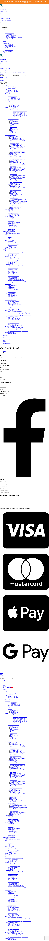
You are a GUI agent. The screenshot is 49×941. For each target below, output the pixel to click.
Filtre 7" (9, 239)
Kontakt (4, 41)
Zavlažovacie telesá (12, 292)
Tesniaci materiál (11, 218)
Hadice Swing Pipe (11, 296)
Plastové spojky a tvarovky (10, 135)
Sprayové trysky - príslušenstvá (14, 319)
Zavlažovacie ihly (11, 290)
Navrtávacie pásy (11, 294)
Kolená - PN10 (13, 137)
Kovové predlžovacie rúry (13, 108)
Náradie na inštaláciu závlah (10, 247)
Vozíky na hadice (11, 270)
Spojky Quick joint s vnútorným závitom (18, 201)
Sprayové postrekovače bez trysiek (15, 328)
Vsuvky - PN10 (13, 193)
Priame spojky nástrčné (15, 176)
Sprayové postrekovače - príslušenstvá (15, 327)
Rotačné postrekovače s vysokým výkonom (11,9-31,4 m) (19, 313)
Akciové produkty (6, 338)
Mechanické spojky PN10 (13, 136)
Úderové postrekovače (9, 332)
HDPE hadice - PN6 (14, 104)
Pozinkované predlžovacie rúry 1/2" (20, 111)
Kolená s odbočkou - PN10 (15, 138)
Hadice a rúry (8, 101)
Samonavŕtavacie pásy (12, 295)
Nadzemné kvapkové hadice (13, 276)
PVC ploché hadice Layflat (13, 282)
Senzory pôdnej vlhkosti (12, 307)
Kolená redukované (14, 121)
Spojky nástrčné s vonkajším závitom (17, 177)
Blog (4, 340)
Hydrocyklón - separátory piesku (14, 243)
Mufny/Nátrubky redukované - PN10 (17, 187)
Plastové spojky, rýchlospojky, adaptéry (16, 265)
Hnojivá (6, 89)
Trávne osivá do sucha (12, 96)
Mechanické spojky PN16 (13, 154)
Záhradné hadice (11, 271)
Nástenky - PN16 (13, 160)
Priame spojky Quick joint (15, 200)
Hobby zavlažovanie (9, 264)
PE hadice (10, 103)
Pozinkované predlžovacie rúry (16, 109)
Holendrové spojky (11, 257)
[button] (1, 74)
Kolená (11, 120)
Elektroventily (8, 256)
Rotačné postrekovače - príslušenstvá (15, 311)
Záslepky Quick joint (14, 208)
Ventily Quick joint (11, 229)
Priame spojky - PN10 (14, 143)
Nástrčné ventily (11, 224)
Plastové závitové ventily (13, 226)
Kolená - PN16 (13, 155)
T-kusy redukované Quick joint (16, 207)
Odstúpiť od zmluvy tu (9, 33)
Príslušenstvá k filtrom (12, 245)
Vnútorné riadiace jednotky (13, 308)
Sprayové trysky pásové (12, 324)
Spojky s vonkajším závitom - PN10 (17, 147)
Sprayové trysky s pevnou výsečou (15, 325)
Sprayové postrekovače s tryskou (14, 329)
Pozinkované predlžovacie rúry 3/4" (20, 114)
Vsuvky (11, 131)
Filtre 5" (9, 238)
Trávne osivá (7, 95)
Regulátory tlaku (8, 248)
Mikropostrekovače (11, 288)
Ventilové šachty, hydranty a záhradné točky (14, 252)
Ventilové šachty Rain (12, 255)
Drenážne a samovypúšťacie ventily (12, 233)
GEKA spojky (10, 210)
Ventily (6, 219)
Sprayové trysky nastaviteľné (13, 323)
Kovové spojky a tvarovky (10, 107)
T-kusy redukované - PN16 (15, 167)
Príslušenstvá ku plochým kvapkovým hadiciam (17, 281)
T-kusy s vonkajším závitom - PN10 (17, 152)
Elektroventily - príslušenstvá (13, 261)
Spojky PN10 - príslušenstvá (16, 144)
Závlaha (4, 249)
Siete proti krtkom (8, 93)
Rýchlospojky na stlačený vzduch (14, 215)
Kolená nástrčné (13, 174)
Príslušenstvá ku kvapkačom (13, 289)
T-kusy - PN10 (13, 148)
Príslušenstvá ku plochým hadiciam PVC (16, 280)
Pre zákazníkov (6, 31)
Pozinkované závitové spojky (13, 119)
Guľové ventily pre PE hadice (14, 222)
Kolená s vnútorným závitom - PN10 (17, 139)
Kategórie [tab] (5, 681)
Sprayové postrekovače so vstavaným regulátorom (18, 331)
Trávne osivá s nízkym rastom (14, 99)
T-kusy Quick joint (14, 205)
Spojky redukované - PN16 (15, 162)
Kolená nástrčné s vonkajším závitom (17, 175)
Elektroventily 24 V (12, 262)
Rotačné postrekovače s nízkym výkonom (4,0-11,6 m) (19, 312)
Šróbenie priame (13, 125)
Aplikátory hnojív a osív (12, 90)
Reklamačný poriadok (9, 34)
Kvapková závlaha (9, 274)
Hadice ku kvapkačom (12, 285)
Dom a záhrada (6, 85)
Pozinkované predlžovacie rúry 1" (19, 112)
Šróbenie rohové (13, 127)
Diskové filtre (10, 241)
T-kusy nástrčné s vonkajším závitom (17, 180)
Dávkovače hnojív (9, 232)
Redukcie (12, 124)
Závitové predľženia (12, 298)
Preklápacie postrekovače (13, 266)
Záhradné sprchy (11, 273)
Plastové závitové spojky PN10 (14, 184)
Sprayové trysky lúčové (12, 321)
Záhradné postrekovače (12, 272)
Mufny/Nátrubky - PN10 (15, 186)
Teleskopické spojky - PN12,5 (16, 170)
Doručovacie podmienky (10, 36)
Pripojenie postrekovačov (10, 293)
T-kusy (11, 128)
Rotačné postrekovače (9, 310)
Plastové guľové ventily (12, 225)
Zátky (11, 133)
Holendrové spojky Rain (15, 260)
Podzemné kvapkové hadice (13, 278)
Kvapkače (10, 286)
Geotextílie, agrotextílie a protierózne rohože (14, 86)
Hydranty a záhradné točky (13, 253)
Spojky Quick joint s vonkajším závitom (18, 202)
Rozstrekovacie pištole (12, 269)
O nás (4, 336)
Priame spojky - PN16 (14, 161)
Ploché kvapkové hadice (12, 277)
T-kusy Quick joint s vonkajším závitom (18, 206)
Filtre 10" (9, 237)
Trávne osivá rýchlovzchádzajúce (14, 98)
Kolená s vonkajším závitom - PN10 (17, 140)
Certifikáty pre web (9, 38)
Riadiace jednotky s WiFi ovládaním (15, 304)
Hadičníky (10, 211)
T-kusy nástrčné (13, 179)
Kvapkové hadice (11, 287)
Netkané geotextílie (11, 88)
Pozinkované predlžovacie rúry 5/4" (20, 115)
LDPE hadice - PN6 (14, 106)
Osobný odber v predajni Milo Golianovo (13, 37)
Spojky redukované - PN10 (15, 145)
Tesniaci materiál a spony (10, 216)
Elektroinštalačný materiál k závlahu (12, 234)
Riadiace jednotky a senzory (10, 300)
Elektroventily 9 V (11, 263)
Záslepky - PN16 (13, 171)
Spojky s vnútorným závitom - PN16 (17, 163)
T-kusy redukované (14, 129)
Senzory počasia (11, 305)
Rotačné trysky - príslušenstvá (14, 318)
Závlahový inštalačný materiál (9, 231)
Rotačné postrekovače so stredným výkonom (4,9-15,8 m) (19, 315)
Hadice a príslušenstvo (4, 481)
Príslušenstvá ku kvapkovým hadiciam (15, 279)
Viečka (11, 130)
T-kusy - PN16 (13, 166)
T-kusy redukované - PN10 (15, 150)
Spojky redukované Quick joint (16, 203)
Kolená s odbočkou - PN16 (15, 156)
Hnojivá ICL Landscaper (13, 91)
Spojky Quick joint (11, 196)
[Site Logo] (12, 72)
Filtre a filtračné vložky (9, 235)
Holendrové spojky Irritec (15, 258)
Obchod (4, 337)
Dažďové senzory (11, 302)
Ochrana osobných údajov (10, 35)
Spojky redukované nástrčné (16, 178)
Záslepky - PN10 (13, 153)
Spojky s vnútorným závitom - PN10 (17, 146)
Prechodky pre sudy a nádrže (13, 214)
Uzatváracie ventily (11, 227)
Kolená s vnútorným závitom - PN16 (17, 158)
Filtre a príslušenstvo (4, 490)
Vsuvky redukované (14, 132)
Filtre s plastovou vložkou (13, 242)
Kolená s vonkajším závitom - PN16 (17, 159)
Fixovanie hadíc (11, 217)
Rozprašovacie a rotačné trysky (11, 316)
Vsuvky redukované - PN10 (16, 194)
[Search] (25, 75)
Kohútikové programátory (13, 303)
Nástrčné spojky (11, 172)
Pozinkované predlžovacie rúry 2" (19, 113)
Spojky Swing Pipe (11, 297)
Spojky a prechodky (9, 209)
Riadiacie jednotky (4, 486)
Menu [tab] (4, 680)
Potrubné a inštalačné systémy (9, 100)
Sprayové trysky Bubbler (13, 320)
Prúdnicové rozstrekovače (13, 268)
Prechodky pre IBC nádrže (13, 213)
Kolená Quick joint (14, 198)
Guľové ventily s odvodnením (14, 223)
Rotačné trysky (11, 317)
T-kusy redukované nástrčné (16, 182)
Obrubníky (7, 92)
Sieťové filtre (10, 246)
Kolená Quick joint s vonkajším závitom (18, 199)
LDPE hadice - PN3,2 (14, 105)
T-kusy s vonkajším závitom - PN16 (17, 169)
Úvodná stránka (6, 335)
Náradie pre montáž (4, 488)
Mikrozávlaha (8, 284)
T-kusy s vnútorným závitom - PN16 (17, 168)
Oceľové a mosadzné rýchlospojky (15, 117)
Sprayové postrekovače (9, 326)
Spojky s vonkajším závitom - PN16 (17, 164)
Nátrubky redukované (14, 123)
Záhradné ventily (11, 230)
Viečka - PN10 (13, 192)
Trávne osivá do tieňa (12, 97)
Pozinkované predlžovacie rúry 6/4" (20, 116)
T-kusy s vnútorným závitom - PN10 (17, 151)
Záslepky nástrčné (13, 183)
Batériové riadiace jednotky (13, 301)
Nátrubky (12, 122)
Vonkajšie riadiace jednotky (13, 309)
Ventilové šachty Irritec (12, 254)
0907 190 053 (3, 387)
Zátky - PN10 (13, 195)
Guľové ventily (11, 221)
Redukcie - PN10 (13, 188)
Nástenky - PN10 (13, 141)
